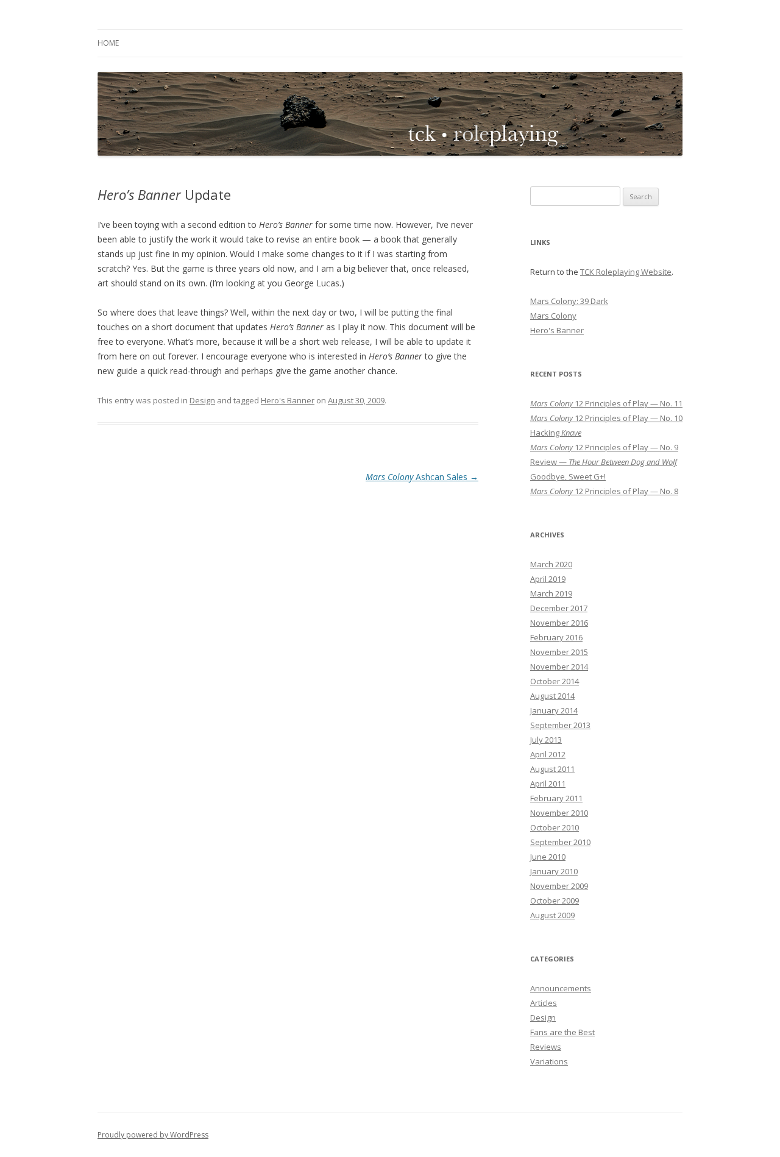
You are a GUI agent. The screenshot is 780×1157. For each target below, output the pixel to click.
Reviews (545, 1046)
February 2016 (556, 637)
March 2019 (551, 593)
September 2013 (560, 725)
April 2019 (548, 578)
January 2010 (554, 871)
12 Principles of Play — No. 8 (604, 491)
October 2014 (554, 681)
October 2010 (554, 827)
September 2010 (560, 842)
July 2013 (546, 739)
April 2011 (548, 783)
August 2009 (552, 915)
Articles (543, 1002)
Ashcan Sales (422, 477)
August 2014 (552, 695)
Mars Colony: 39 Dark (569, 300)
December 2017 (558, 608)
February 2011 (556, 798)
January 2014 (554, 710)
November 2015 (559, 651)
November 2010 (559, 812)
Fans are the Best (562, 1032)
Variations (549, 1061)
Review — (603, 461)
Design (202, 400)
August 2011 (552, 768)
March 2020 (551, 564)
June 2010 (548, 856)
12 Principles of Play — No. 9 (604, 447)
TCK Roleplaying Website (626, 271)
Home (108, 43)
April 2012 (548, 754)
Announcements (560, 988)
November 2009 (559, 885)
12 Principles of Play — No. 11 (606, 403)
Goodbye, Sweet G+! (568, 476)
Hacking (555, 432)
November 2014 (559, 666)
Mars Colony (553, 315)
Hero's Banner (287, 400)
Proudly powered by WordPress (153, 1135)
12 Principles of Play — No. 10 (606, 417)
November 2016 (559, 622)
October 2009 (554, 900)
